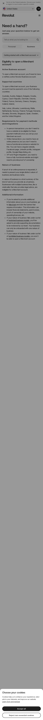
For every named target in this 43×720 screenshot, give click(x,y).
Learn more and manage (11, 702)
